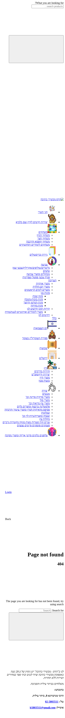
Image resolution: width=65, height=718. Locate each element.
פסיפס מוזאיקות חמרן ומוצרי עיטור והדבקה (27, 409)
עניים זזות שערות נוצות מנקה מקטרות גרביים (26, 422)
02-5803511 (51, 701)
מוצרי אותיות (43, 283)
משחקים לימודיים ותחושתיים (34, 244)
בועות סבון (44, 380)
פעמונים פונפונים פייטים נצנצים (33, 425)
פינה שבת (38, 296)
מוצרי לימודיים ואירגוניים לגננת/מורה (24, 311)
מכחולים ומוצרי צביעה (38, 274)
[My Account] (38, 142)
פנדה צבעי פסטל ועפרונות (36, 277)
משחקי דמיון (43, 235)
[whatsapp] (38, 196)
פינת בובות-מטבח (33, 299)
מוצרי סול (45, 400)
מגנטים (46, 393)
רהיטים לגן (44, 315)
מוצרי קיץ (45, 377)
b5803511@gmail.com (42, 707)
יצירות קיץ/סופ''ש (41, 374)
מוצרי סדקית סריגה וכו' (38, 397)
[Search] (36, 49)
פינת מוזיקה (37, 305)
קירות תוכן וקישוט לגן (38, 308)
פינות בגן (45, 293)
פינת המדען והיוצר (33, 302)
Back (8, 519)
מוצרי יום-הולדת (41, 286)
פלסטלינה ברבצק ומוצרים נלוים (33, 406)
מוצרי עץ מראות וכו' (39, 403)
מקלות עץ (44, 419)
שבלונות (45, 412)
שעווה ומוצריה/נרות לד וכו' (36, 415)
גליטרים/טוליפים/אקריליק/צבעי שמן (31, 267)
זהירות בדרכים (42, 371)
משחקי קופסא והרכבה (38, 241)
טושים (46, 270)
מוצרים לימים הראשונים (37, 289)
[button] (38, 88)
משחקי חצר (43, 238)
